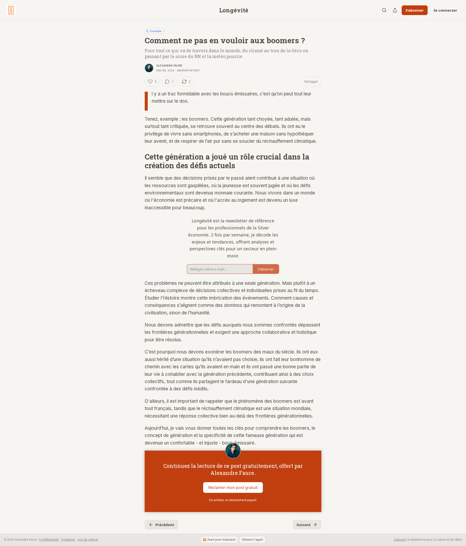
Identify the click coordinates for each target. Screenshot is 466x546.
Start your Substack (221, 540)
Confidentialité (49, 540)
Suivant (304, 524)
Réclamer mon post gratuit (233, 487)
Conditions (68, 540)
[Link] (138, 161)
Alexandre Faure (169, 65)
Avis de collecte (87, 540)
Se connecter (445, 10)
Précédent (164, 524)
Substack (400, 540)
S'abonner (415, 10)
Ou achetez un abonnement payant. (233, 500)
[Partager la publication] (395, 10)
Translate (155, 31)
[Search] (384, 10)
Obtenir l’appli (252, 540)
